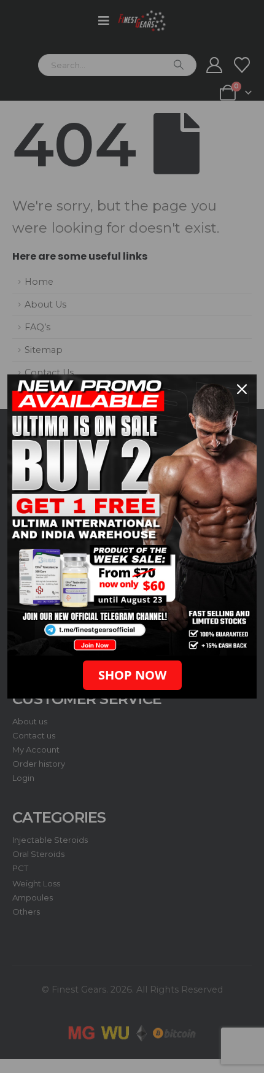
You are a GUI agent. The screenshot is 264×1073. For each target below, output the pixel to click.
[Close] (242, 389)
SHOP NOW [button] (132, 675)
